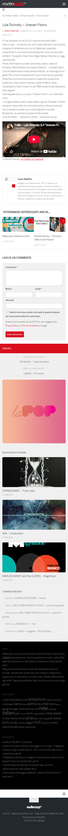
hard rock (24, 708)
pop (30, 717)
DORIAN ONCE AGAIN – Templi (30, 598)
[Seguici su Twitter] (59, 348)
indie (43, 708)
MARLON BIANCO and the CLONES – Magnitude (29, 576)
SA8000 (6, 657)
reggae (29, 722)
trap (33, 726)
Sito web (10, 300)
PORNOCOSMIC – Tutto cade (18, 490)
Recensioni (43, 15)
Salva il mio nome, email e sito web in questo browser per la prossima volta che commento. (33, 314)
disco (25, 704)
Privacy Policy (12, 325)
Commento (11, 267)
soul (55, 722)
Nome (9, 289)
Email (38, 289)
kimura (22, 714)
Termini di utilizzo (30, 325)
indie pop (52, 709)
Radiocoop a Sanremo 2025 (15, 236)
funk (52, 704)
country (57, 699)
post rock (38, 718)
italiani (8, 713)
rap (15, 722)
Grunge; (14, 708)
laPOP (29, 713)
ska (51, 722)
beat (12, 699)
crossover (7, 704)
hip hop (34, 708)
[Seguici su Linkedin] (54, 348)
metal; (42, 713)
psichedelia (54, 718)
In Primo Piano (10, 15)
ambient (6, 700)
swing (28, 727)
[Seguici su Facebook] (48, 348)
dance (18, 704)
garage (5, 709)
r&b (11, 723)
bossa (24, 700)
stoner (21, 727)
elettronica (35, 704)
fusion (57, 704)
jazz (17, 713)
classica (49, 700)
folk (46, 704)
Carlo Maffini (12, 31)
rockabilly (45, 723)
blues (18, 699)
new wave (53, 713)
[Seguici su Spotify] (64, 348)
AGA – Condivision (12, 533)
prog (45, 718)
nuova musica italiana (14, 718)
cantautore (36, 699)
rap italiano (21, 723)
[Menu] (64, 4)
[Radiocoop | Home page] (18, 4)
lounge (35, 714)
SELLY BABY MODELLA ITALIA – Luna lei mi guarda (39, 605)
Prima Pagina (27, 15)
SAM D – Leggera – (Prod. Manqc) (34, 631)
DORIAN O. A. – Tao (26, 623)
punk (5, 722)
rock (37, 722)
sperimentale (10, 727)
